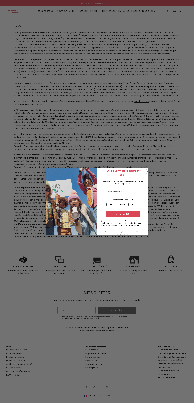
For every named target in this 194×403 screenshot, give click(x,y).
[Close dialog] (145, 171)
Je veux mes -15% (123, 214)
